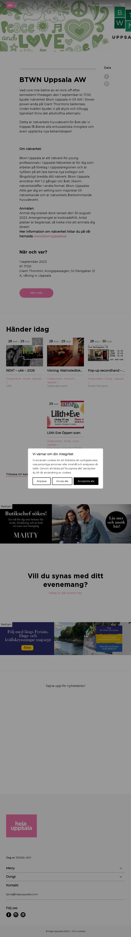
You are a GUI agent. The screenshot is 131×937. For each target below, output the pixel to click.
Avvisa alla (62, 481)
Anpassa (42, 481)
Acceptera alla (86, 481)
